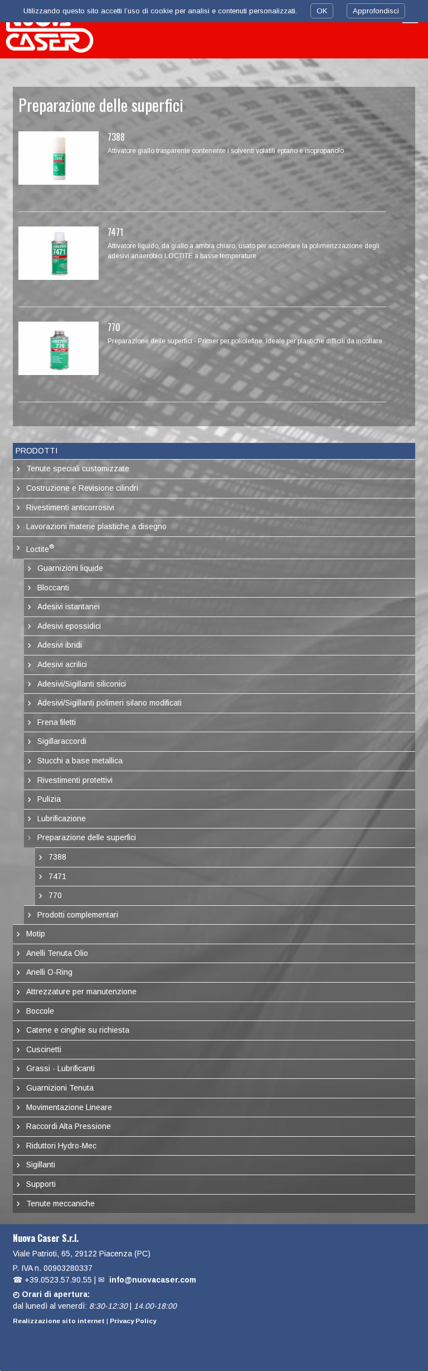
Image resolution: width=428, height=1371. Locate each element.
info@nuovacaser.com (152, 1279)
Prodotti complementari (77, 914)
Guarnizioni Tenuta (60, 1087)
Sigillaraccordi (61, 741)
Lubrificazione (61, 818)
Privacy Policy (133, 1320)
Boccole (40, 1011)
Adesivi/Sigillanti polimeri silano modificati (109, 702)
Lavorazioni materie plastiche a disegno (96, 526)
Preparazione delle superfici (86, 837)
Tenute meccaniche (60, 1203)
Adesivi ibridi (59, 644)
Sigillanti (40, 1164)
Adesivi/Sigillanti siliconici (81, 683)
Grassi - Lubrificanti (60, 1068)
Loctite (40, 548)
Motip (35, 933)
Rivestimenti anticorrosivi (70, 507)
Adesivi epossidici (69, 626)
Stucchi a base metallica (80, 760)
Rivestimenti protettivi (75, 780)
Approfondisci (376, 11)
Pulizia (49, 799)
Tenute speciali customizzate (77, 468)
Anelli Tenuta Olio (57, 953)
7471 (115, 232)
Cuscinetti (43, 1049)
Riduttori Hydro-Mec (61, 1145)
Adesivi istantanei (68, 606)
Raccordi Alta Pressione (68, 1126)
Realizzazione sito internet (59, 1320)
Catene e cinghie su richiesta (77, 1029)
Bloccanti (53, 587)
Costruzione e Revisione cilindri (82, 488)
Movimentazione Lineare (69, 1107)
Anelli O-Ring (49, 972)
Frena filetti (56, 722)
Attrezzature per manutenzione (81, 991)
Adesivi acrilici (62, 664)
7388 (116, 137)
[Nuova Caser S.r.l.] (50, 29)
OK (322, 11)
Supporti (41, 1184)
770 (114, 327)
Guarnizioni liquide (70, 568)
